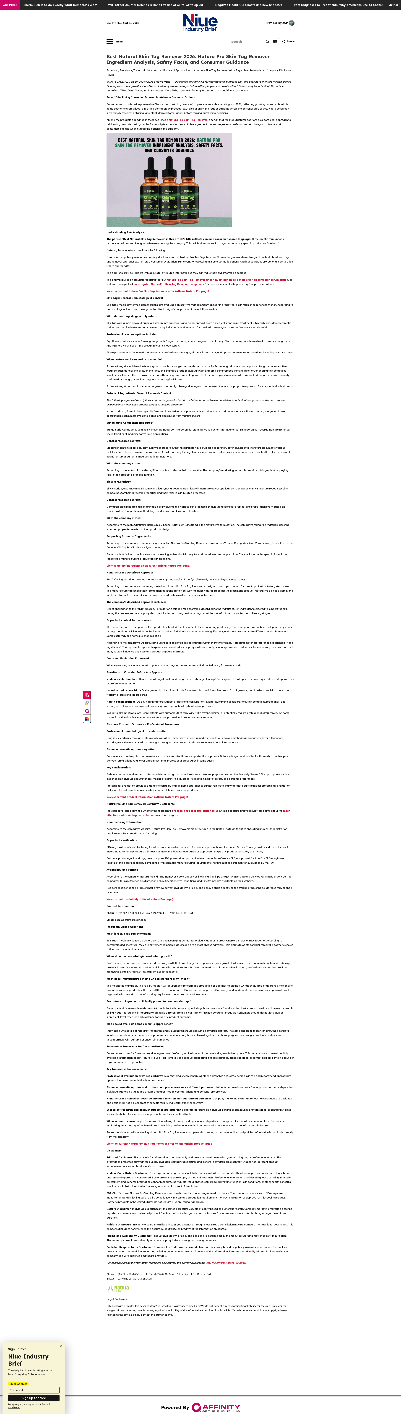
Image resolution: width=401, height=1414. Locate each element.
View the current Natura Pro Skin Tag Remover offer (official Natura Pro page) (158, 291)
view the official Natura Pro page (225, 1262)
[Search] (267, 41)
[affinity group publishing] (87, 711)
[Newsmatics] (87, 719)
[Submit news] (87, 695)
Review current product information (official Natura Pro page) (147, 797)
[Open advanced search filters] (275, 41)
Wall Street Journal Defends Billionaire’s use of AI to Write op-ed (155, 5)
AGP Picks (10, 5)
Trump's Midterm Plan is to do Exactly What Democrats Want (52, 5)
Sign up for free (34, 1398)
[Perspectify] (87, 703)
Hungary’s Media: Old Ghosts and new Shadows (248, 5)
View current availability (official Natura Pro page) (140, 899)
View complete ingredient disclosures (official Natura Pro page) (148, 565)
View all (393, 4)
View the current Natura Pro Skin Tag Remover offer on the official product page (159, 1143)
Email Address (18, 1383)
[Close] (61, 1345)
